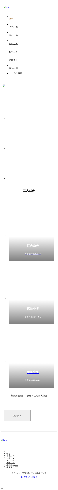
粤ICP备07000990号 (29, 477)
